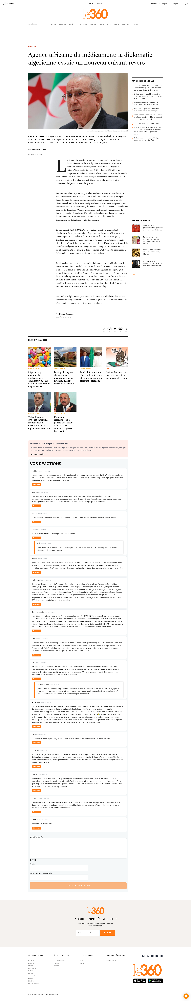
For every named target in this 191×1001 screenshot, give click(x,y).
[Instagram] (161, 956)
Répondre (36, 484)
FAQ (81, 960)
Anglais (175, 4)
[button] (186, 996)
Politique (53, 24)
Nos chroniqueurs (33, 983)
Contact (82, 963)
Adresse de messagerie (41, 873)
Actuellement (32, 24)
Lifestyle (125, 24)
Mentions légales (111, 960)
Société (71, 24)
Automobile (31, 976)
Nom (32, 864)
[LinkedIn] (157, 956)
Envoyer (107, 933)
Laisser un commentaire (78, 885)
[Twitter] (147, 956)
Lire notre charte (37, 454)
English (164, 4)
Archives (56, 966)
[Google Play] (155, 980)
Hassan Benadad (39, 149)
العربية (186, 4)
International (82, 24)
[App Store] (139, 980)
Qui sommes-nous (59, 960)
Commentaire (36, 837)
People (116, 24)
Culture (93, 24)
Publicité (56, 963)
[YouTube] (152, 956)
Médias (101, 24)
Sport (109, 24)
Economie (62, 24)
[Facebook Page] (143, 956)
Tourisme (135, 24)
